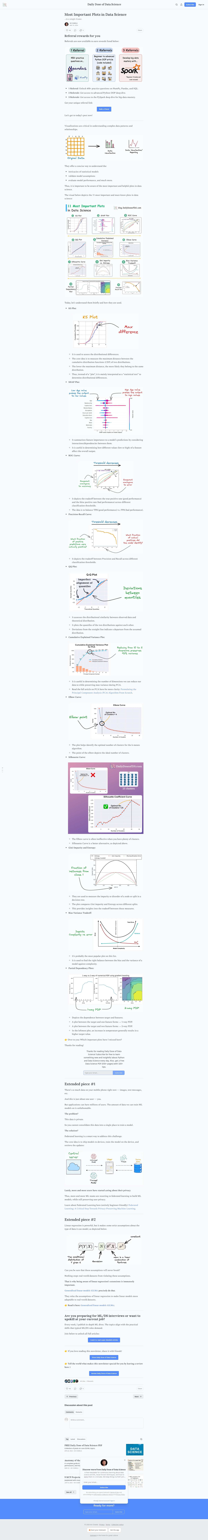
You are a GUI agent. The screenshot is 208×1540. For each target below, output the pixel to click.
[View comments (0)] (75, 30)
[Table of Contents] (2, 769)
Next (137, 1396)
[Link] (61, 36)
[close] (125, 1460)
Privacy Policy (120, 1494)
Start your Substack (98, 1530)
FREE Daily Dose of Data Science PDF (83, 1445)
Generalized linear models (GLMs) (81, 1290)
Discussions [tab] (81, 1439)
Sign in (201, 4)
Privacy (101, 1525)
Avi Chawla (73, 23)
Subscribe (190, 4)
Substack (93, 1535)
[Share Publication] (181, 4)
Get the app (114, 1530)
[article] (104, 1449)
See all (69, 1492)
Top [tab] (67, 1439)
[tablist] (74, 1412)
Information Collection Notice (103, 1494)
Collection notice (117, 1525)
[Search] (176, 4)
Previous (72, 1396)
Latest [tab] (73, 1439)
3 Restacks (90, 1381)
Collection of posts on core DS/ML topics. (80, 1448)
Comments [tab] (70, 1412)
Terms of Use (114, 1492)
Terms (108, 1525)
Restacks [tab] (79, 1412)
